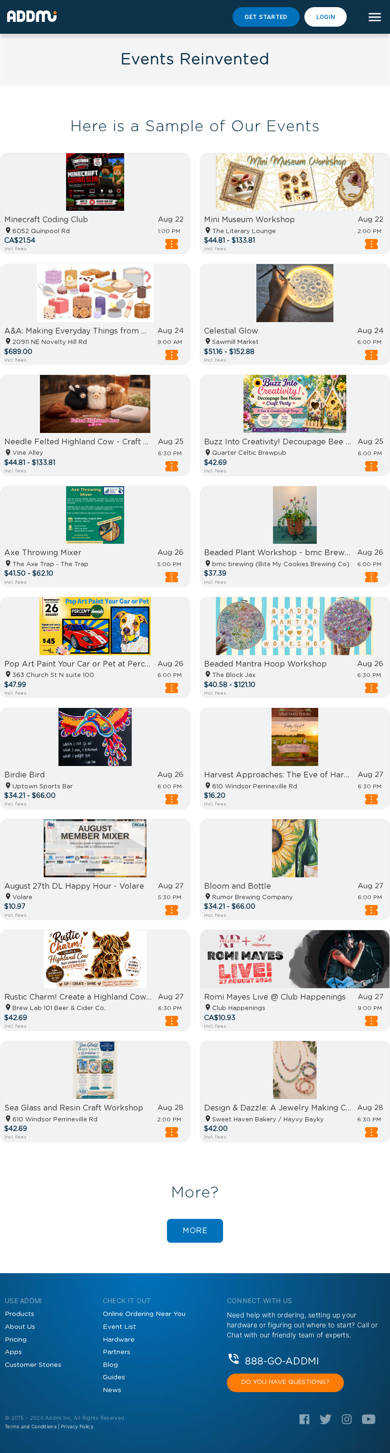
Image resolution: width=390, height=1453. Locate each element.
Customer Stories (33, 1365)
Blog (110, 1365)
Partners (116, 1352)
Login (325, 16)
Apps (13, 1352)
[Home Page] (32, 16)
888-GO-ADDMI (282, 1361)
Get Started (265, 16)
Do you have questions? (285, 1382)
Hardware (119, 1339)
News (112, 1390)
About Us (20, 1327)
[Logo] (304, 1422)
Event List (119, 1327)
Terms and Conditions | (32, 1426)
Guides (114, 1377)
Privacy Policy (77, 1426)
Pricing (16, 1339)
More (195, 1231)
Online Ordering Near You (144, 1314)
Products (19, 1314)
